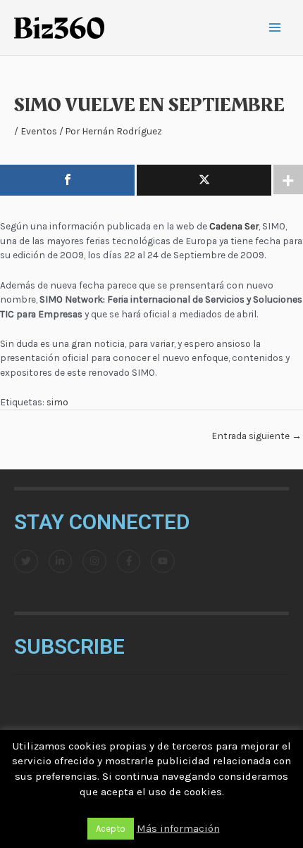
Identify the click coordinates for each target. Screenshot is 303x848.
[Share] (67, 180)
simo (57, 401)
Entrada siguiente (256, 435)
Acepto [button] (110, 828)
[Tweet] (204, 180)
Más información (178, 828)
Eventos (38, 131)
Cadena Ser (234, 226)
